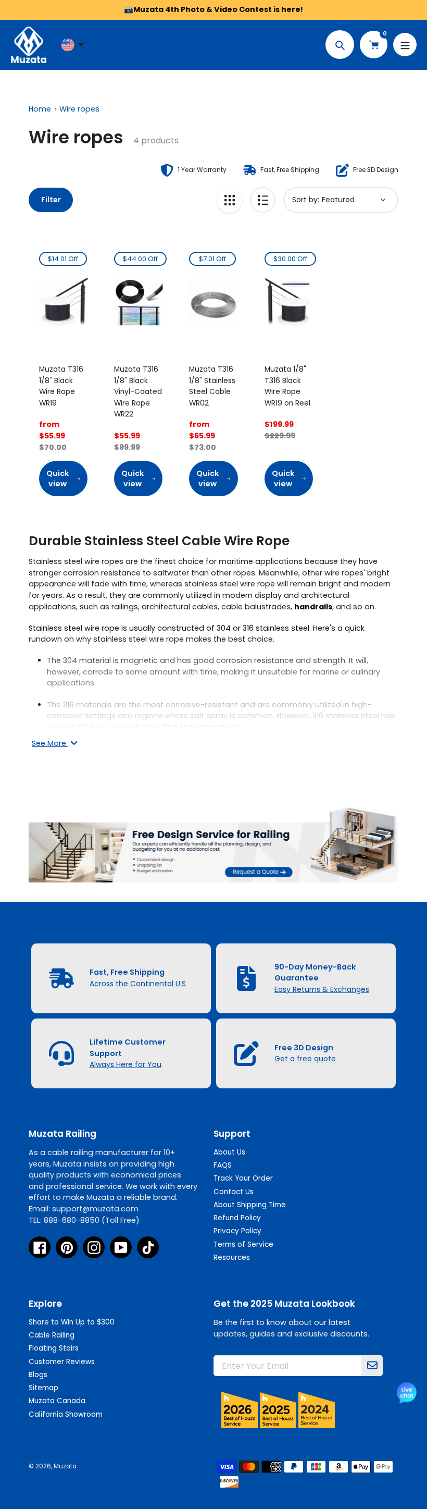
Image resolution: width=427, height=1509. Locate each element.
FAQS (223, 1165)
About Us (229, 1152)
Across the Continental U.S (138, 983)
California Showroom (66, 1414)
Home (40, 109)
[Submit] (372, 1365)
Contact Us (234, 1192)
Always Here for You (125, 1064)
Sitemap (43, 1388)
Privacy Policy (237, 1231)
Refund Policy (237, 1218)
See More (50, 743)
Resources (232, 1257)
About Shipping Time (250, 1205)
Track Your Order (243, 1178)
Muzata (65, 1466)
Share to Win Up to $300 (72, 1322)
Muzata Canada (57, 1401)
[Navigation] (405, 44)
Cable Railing (51, 1335)
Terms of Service (243, 1244)
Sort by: (305, 199)
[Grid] (229, 200)
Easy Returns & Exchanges (321, 989)
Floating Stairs (54, 1348)
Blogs (38, 1375)
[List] (262, 200)
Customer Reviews (62, 1362)
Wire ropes (79, 109)
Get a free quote (305, 1058)
